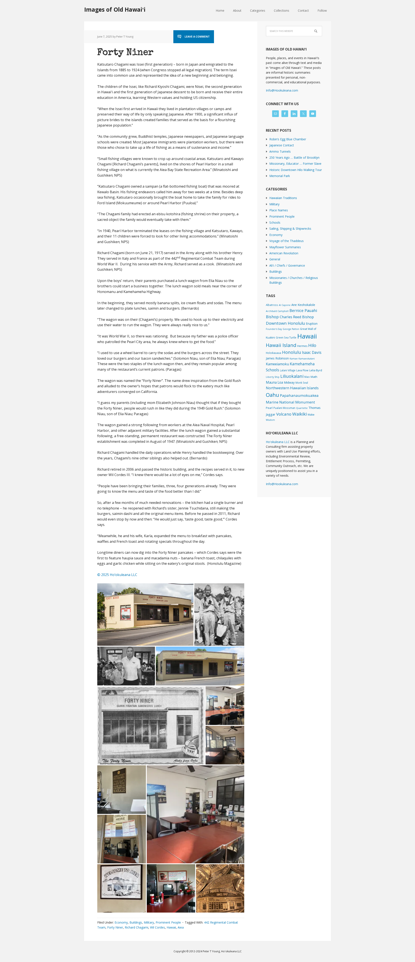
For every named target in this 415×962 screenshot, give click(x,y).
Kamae (294, 358)
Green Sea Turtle (286, 337)
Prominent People (168, 922)
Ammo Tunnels (280, 151)
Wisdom (270, 419)
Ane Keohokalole (303, 304)
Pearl (269, 408)
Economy (121, 922)
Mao (307, 376)
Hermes (302, 346)
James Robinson (277, 358)
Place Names (278, 210)
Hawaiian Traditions (283, 198)
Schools (274, 222)
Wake (311, 414)
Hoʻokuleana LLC (278, 442)
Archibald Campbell (277, 311)
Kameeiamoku (277, 364)
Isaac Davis (311, 352)
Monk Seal (301, 382)
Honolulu (291, 352)
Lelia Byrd (315, 370)
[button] (145, 614)
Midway (289, 382)
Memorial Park (279, 176)
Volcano (283, 414)
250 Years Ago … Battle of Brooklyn (294, 157)
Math (314, 377)
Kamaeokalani (306, 358)
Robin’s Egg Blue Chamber (287, 139)
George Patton (291, 329)
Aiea (181, 927)
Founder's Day (274, 329)
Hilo (312, 345)
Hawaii (171, 927)
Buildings (135, 922)
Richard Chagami (136, 927)
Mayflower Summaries (285, 247)
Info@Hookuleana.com (282, 90)
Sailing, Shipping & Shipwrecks (290, 228)
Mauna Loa (274, 382)
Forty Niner (125, 52)
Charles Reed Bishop (297, 316)
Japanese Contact (281, 145)
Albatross (272, 305)
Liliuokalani (291, 376)
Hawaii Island (281, 345)
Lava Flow (302, 370)
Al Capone (284, 305)
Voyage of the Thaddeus (286, 241)
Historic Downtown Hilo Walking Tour (295, 170)
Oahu (272, 394)
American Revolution (283, 253)
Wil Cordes (157, 927)
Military (149, 922)
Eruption (312, 323)
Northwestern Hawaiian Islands (292, 387)
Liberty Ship (272, 376)
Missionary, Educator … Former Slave (295, 163)
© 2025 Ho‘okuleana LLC (117, 574)
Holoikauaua (273, 352)
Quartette (302, 408)
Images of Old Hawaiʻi (114, 9)
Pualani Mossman (284, 408)
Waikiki (299, 414)
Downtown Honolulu (285, 323)
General (274, 259)
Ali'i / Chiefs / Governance (287, 265)
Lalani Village (287, 370)
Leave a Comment (197, 36)
